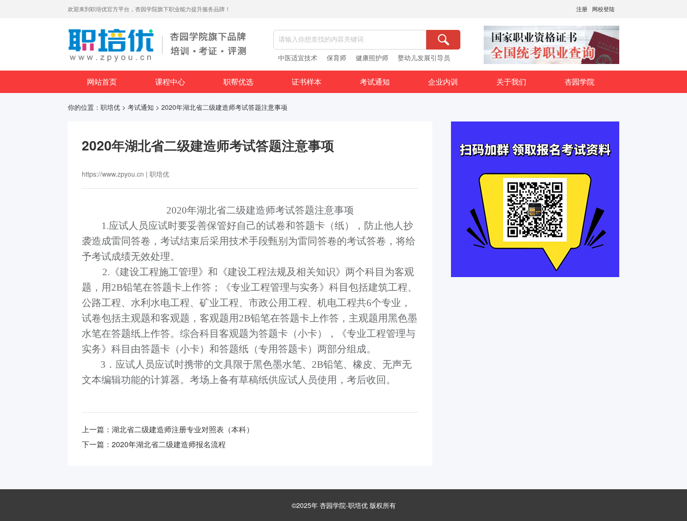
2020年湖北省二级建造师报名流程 (169, 444)
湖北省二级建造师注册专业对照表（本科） (183, 429)
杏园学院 (579, 81)
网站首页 (102, 81)
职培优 (110, 107)
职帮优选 (238, 81)
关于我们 (511, 81)
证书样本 (307, 81)
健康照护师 (372, 57)
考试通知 (375, 81)
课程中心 (170, 81)
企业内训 (443, 81)
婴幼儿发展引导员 (424, 57)
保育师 (336, 57)
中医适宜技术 (297, 57)
